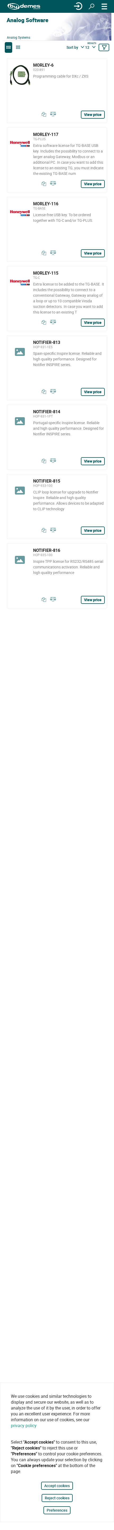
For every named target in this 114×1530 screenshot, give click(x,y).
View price (93, 114)
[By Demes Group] (24, 7)
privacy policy (24, 1425)
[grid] (18, 47)
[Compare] (52, 114)
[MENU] (104, 6)
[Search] (91, 6)
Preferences (57, 1510)
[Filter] (104, 47)
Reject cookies (57, 1497)
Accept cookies (57, 1485)
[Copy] (42, 114)
